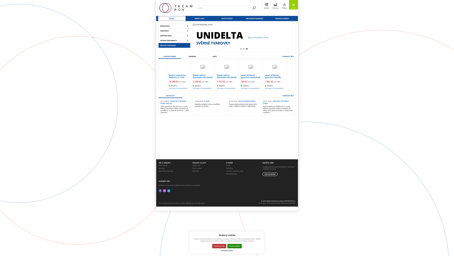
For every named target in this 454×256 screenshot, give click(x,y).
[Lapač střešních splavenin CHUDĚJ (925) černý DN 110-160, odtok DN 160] (275, 67)
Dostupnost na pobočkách (178, 88)
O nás (228, 165)
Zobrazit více (288, 56)
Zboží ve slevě (197, 168)
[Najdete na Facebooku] (160, 190)
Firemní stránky (282, 18)
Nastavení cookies (227, 250)
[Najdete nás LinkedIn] (168, 190)
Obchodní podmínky (254, 18)
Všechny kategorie (168, 45)
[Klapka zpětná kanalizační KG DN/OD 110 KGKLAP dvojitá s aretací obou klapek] (227, 67)
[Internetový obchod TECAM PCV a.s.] (175, 8)
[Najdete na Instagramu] (164, 190)
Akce (215, 56)
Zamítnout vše (219, 246)
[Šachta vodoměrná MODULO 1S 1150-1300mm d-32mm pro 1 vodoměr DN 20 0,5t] (179, 67)
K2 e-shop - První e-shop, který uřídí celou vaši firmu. (277, 203)
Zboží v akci (199, 18)
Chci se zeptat (270, 174)
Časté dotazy (227, 18)
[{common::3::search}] (254, 8)
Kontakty (229, 168)
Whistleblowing (231, 174)
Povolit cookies (234, 246)
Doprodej (195, 171)
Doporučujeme (170, 56)
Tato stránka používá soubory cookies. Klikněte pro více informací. (182, 203)
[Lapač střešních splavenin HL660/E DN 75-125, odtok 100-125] (251, 67)
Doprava (162, 168)
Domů (171, 18)
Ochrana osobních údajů (234, 171)
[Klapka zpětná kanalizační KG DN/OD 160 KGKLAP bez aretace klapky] (203, 67)
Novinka (192, 56)
